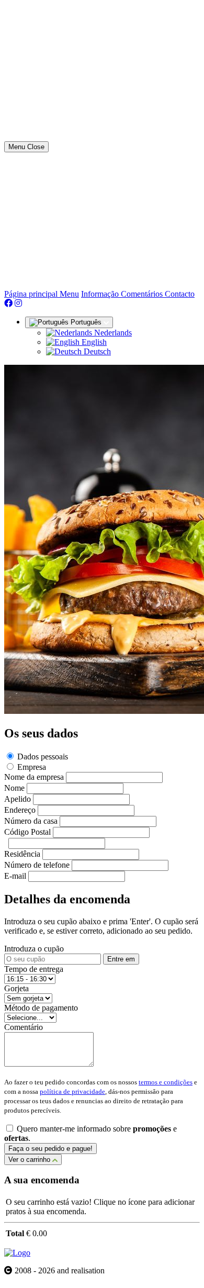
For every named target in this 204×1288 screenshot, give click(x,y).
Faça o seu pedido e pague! (50, 1148)
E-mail (15, 875)
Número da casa (31, 820)
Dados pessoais (42, 756)
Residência (22, 853)
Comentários (143, 293)
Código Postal (27, 831)
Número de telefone (37, 864)
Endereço (20, 809)
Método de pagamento (41, 1007)
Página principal (32, 293)
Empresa (31, 767)
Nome (14, 787)
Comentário (23, 1027)
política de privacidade (72, 1091)
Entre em (121, 959)
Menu (69, 293)
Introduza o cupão (34, 948)
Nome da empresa (34, 776)
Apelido (17, 798)
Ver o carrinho (30, 1159)
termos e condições (165, 1082)
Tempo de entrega (33, 969)
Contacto (180, 293)
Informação (101, 293)
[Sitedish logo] (17, 1252)
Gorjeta (16, 988)
